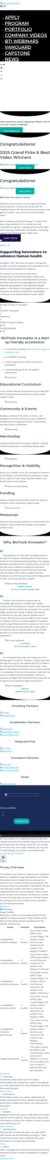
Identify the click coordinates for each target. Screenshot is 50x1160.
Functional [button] (4, 1073)
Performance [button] (6, 1091)
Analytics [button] (4, 1108)
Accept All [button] (19, 853)
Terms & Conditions (8, 808)
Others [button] (3, 1144)
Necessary (7, 909)
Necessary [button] (4, 906)
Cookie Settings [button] (7, 853)
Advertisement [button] (6, 1126)
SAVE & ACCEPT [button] (7, 1158)
